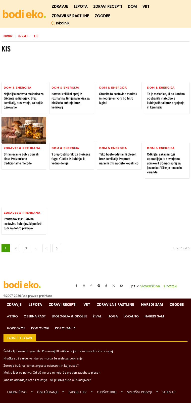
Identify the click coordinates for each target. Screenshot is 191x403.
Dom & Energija (17, 87)
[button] (60, 23)
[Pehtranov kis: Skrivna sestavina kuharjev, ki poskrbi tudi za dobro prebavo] (23, 195)
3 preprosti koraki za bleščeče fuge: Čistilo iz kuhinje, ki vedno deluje (70, 158)
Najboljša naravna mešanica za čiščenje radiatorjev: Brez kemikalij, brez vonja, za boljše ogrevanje (24, 101)
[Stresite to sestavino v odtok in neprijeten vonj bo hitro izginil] (119, 69)
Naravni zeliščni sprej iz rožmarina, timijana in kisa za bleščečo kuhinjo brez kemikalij (70, 101)
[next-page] (56, 248)
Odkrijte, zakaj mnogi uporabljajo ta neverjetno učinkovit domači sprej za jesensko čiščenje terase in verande (164, 163)
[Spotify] (98, 286)
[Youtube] (121, 286)
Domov (8, 36)
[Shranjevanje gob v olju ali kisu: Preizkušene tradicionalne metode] (23, 130)
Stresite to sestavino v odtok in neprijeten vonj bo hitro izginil (118, 98)
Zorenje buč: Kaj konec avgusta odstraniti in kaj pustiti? (41, 365)
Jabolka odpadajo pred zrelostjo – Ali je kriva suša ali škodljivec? (47, 380)
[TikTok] (106, 286)
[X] (113, 286)
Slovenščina (150, 286)
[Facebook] (76, 286)
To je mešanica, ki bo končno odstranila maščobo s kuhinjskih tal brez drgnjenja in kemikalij (166, 101)
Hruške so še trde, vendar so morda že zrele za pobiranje (43, 358)
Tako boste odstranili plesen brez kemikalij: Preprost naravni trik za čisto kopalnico (119, 158)
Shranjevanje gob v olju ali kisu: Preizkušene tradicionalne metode (21, 158)
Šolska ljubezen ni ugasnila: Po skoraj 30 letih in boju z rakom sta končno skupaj (58, 351)
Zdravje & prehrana (22, 148)
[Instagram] (84, 286)
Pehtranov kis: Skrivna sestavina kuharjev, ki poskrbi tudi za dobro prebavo (23, 223)
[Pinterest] (91, 286)
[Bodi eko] (24, 14)
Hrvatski (170, 286)
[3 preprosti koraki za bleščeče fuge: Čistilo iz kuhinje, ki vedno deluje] (71, 130)
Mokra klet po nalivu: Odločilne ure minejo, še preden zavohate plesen (51, 372)
